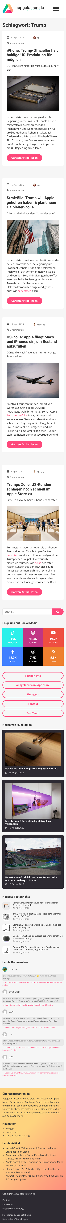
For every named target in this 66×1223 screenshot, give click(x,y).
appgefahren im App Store (33, 685)
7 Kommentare (17, 477)
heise (38, 563)
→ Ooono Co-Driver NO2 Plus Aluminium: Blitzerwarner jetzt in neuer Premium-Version (31, 1049)
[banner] (23, 9)
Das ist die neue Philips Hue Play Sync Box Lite (31, 768)
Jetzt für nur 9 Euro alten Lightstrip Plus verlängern (28, 822)
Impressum (12, 1132)
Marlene (41, 324)
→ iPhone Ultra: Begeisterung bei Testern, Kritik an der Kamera (28, 1027)
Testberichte (33, 675)
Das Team (33, 713)
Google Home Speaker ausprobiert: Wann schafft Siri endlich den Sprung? (38, 937)
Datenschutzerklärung (18, 1135)
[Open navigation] (56, 9)
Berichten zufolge (17, 415)
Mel (39, 37)
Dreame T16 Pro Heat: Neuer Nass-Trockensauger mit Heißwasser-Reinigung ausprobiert (36, 948)
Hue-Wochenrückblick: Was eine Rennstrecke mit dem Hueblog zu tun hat (31, 879)
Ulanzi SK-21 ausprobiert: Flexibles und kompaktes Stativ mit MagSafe (37, 926)
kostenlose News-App (48, 1112)
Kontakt (33, 704)
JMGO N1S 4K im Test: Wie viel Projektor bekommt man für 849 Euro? (36, 915)
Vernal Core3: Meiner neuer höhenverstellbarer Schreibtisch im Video (35, 904)
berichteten (24, 291)
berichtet (12, 555)
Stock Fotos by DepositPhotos (16, 1214)
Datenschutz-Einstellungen (15, 1219)
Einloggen (33, 694)
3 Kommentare (17, 190)
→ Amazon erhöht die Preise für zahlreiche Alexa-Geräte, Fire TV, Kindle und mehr (32, 983)
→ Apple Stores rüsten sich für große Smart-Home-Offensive (27, 1005)
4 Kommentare (17, 43)
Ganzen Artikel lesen (24, 157)
